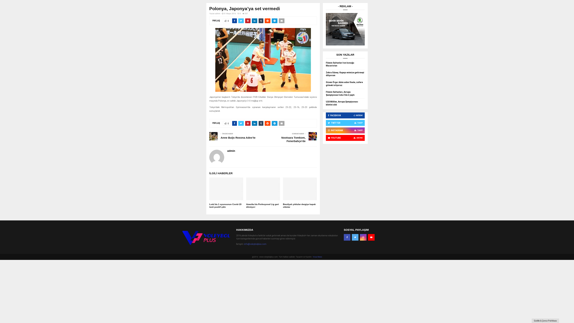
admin (217, 14)
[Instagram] (363, 237)
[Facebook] (347, 237)
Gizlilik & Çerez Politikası (545, 321)
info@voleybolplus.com (255, 244)
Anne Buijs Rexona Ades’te (238, 137)
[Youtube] (371, 237)
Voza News (317, 257)
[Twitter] (355, 237)
